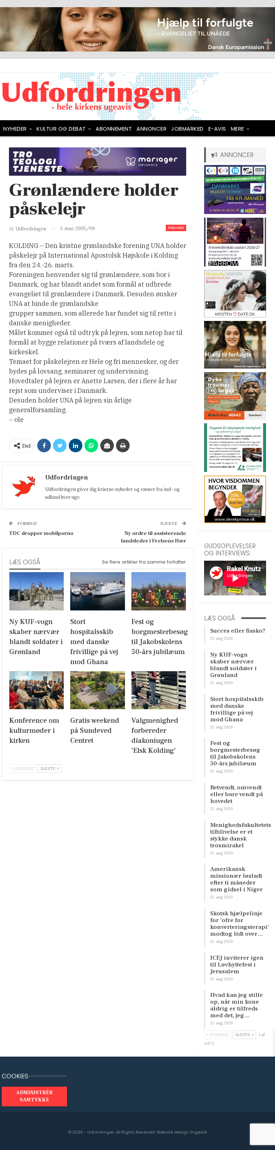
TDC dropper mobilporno (41, 533)
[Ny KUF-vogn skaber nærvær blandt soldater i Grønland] (36, 591)
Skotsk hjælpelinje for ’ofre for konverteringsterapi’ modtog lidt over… (239, 924)
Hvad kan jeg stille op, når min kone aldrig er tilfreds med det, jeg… (236, 1005)
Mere (237, 128)
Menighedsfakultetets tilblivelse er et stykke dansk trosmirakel (240, 835)
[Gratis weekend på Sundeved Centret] (97, 690)
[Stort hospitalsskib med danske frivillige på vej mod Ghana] (97, 591)
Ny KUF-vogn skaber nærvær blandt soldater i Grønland (233, 665)
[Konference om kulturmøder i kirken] (36, 690)
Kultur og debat (61, 128)
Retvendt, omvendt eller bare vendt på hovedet (236, 794)
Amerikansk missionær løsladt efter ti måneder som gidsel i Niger (236, 879)
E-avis (217, 128)
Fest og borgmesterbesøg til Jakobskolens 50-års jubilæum (235, 753)
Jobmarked (187, 128)
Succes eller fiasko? (237, 631)
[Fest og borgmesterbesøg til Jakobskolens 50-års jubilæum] (158, 591)
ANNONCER (151, 128)
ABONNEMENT (114, 128)
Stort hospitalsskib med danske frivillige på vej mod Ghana (237, 709)
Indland (176, 227)
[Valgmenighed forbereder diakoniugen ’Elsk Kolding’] (158, 690)
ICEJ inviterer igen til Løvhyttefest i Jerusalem (237, 964)
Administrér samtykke (34, 1096)
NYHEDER (15, 128)
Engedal (198, 1132)
